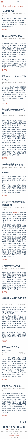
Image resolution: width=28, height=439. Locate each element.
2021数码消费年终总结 (12, 164)
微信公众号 (21, 6)
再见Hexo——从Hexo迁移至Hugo (14, 78)
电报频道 (14, 6)
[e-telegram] (18, 427)
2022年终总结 (8, 11)
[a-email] (4, 427)
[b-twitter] (7, 427)
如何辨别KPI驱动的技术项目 (14, 300)
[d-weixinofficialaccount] (14, 427)
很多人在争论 (16, 212)
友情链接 (16, 435)
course (10, 38)
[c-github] (10, 427)
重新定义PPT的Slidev (12, 386)
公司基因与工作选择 (11, 266)
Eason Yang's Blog (14, 2)
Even (21, 429)
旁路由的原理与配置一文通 (13, 111)
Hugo (8, 429)
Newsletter (7, 6)
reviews (10, 14)
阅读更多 (4, 29)
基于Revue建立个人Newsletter (11, 349)
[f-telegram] (21, 427)
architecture (11, 207)
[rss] (24, 427)
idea (9, 269)
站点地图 (11, 435)
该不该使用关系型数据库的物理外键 (13, 203)
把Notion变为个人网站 (12, 36)
